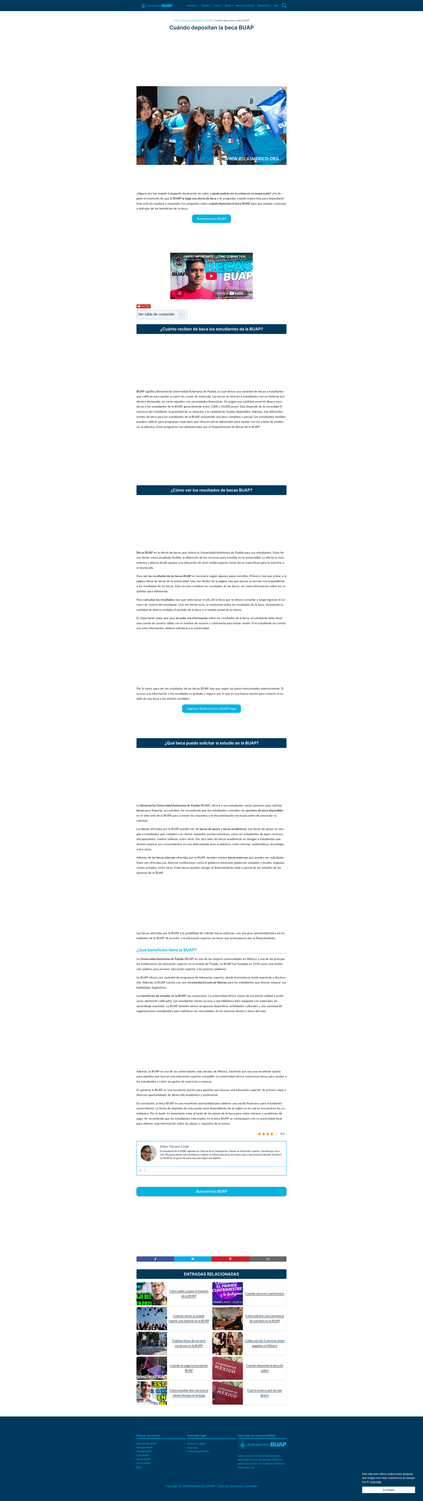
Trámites (205, 5)
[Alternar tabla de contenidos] (180, 314)
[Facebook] (144, 1171)
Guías (217, 5)
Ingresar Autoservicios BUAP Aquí (211, 708)
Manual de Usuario (245, 5)
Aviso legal (192, 1448)
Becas (228, 5)
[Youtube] (139, 1171)
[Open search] (284, 5)
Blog (276, 5)
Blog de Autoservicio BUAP (197, 20)
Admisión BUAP (144, 1448)
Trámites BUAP (144, 1451)
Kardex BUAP (143, 1459)
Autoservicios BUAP (211, 218)
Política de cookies (196, 1444)
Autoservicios (264, 5)
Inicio (177, 20)
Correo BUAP (143, 1463)
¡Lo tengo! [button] (389, 1489)
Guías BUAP (142, 1455)
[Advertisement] (211, 58)
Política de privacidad (198, 1451)
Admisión (191, 5)
